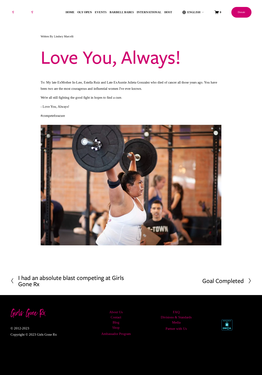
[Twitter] (231, 311)
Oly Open (84, 12)
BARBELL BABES (122, 12)
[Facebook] (223, 311)
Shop (116, 327)
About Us (116, 312)
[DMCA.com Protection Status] (226, 329)
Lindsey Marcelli (64, 36)
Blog (116, 322)
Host (168, 12)
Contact (116, 317)
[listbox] (193, 12)
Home (70, 12)
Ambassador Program (116, 334)
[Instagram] (239, 311)
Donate (241, 12)
